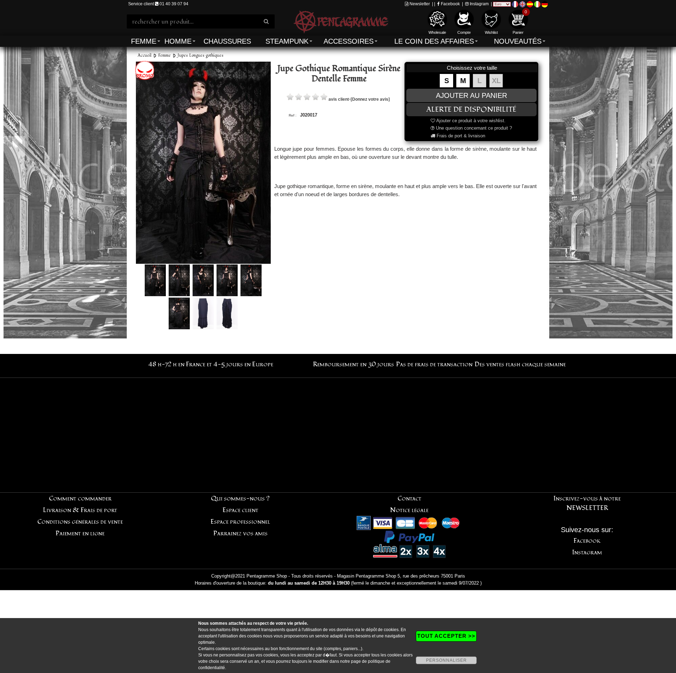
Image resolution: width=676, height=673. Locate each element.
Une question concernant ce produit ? (473, 128)
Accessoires (349, 41)
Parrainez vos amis (240, 533)
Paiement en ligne (80, 533)
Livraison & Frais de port (80, 510)
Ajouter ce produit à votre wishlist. (470, 120)
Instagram (479, 3)
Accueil (144, 55)
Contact (409, 498)
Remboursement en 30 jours (353, 364)
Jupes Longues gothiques (200, 55)
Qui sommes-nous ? (240, 498)
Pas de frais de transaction (434, 364)
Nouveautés (518, 41)
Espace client (240, 510)
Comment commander (80, 498)
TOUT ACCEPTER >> (446, 636)
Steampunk (286, 41)
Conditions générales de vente (80, 521)
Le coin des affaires (434, 41)
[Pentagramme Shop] (340, 21)
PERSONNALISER (446, 660)
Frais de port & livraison (460, 135)
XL (496, 81)
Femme (143, 41)
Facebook (450, 3)
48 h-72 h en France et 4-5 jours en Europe (210, 364)
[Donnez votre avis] (370, 99)
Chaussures (227, 41)
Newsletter (419, 3)
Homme (178, 41)
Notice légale (409, 510)
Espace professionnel (240, 521)
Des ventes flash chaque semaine (520, 364)
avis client (338, 99)
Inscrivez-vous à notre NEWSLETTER (587, 503)
